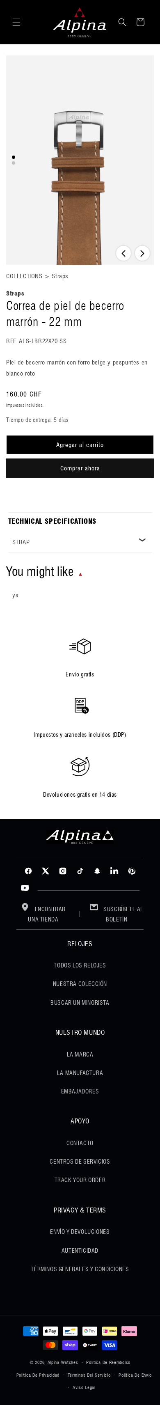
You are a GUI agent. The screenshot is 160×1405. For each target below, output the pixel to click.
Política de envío (135, 1375)
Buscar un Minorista (79, 1002)
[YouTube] (25, 888)
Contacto (80, 1143)
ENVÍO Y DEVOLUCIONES (80, 1232)
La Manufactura (80, 1073)
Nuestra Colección (80, 984)
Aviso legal (84, 1387)
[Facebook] (28, 871)
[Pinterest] (131, 871)
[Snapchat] (97, 871)
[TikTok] (80, 871)
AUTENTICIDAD (80, 1250)
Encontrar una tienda (47, 914)
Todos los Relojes (80, 965)
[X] (45, 871)
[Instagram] (62, 871)
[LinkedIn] (114, 871)
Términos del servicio (89, 1375)
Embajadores (80, 1091)
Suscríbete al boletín (123, 914)
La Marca (80, 1054)
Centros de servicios (80, 1161)
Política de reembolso (108, 1362)
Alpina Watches (63, 1362)
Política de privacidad (37, 1375)
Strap (21, 542)
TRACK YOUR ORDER (80, 1180)
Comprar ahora (80, 468)
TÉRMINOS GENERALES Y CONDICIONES (80, 1269)
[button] (16, 22)
